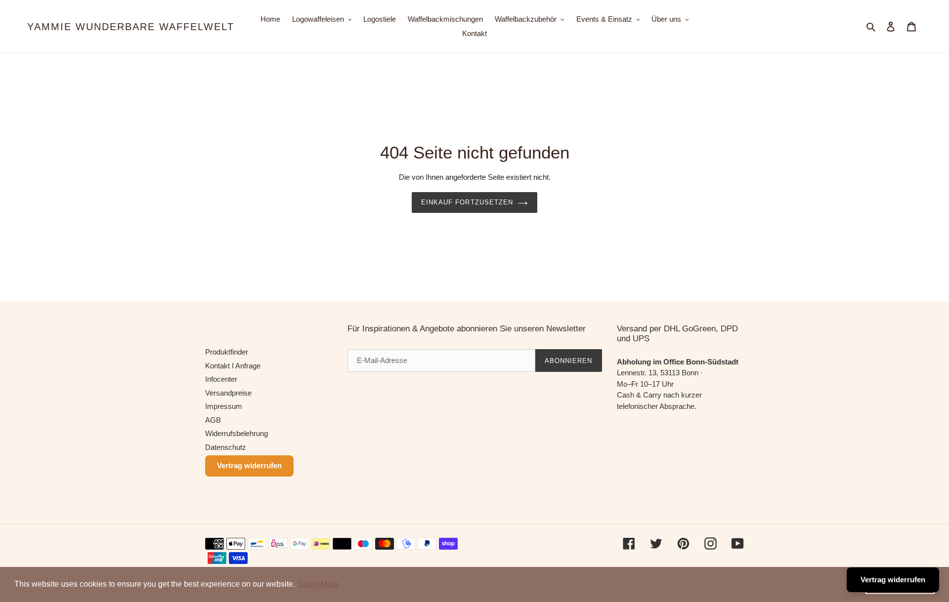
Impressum (223, 406)
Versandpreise (228, 393)
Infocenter (221, 379)
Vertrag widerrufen (249, 465)
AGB (213, 420)
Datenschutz (225, 447)
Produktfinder (226, 352)
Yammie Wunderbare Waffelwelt (130, 26)
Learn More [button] (319, 584)
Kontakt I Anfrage (232, 365)
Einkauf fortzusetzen (467, 202)
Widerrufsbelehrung (236, 433)
